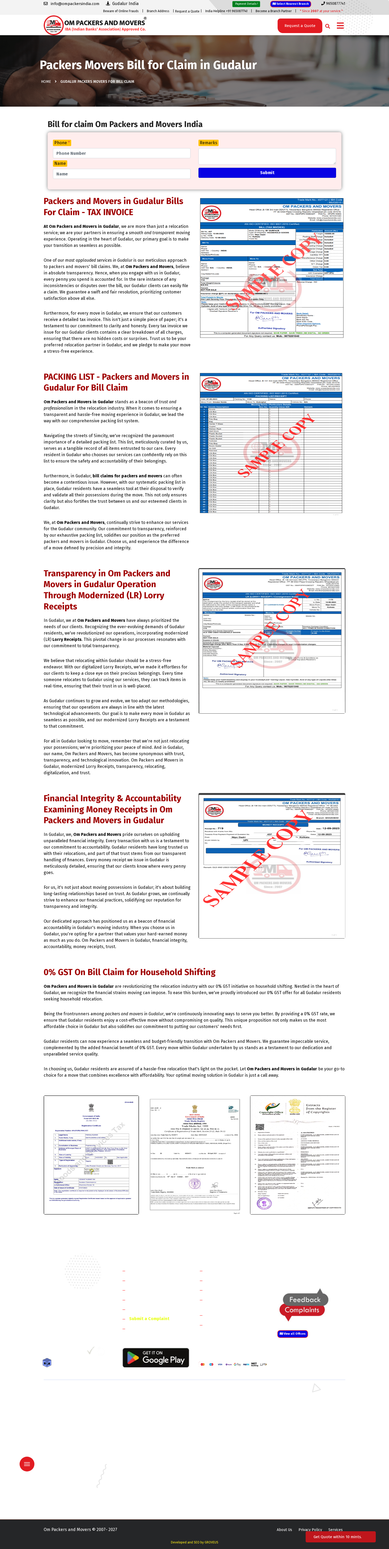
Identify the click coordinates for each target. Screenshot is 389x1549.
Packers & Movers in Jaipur (66, 1470)
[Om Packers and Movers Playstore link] (156, 1357)
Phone (62, 142)
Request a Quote (187, 11)
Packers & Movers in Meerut (145, 1416)
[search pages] (326, 25)
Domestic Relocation (226, 1270)
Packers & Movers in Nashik (144, 1485)
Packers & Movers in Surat (220, 1493)
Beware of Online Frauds (121, 11)
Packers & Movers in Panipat (300, 1401)
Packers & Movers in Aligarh (145, 1439)
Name (60, 163)
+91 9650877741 (72, 1324)
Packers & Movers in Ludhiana (146, 1477)
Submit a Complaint (149, 1318)
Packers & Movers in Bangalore (302, 1439)
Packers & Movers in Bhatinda (69, 1447)
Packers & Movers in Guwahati (301, 1454)
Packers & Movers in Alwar (143, 1431)
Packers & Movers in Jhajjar (221, 1401)
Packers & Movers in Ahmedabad (71, 1439)
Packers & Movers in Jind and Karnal (306, 1408)
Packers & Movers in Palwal (67, 1408)
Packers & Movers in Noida (66, 1416)
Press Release (143, 1328)
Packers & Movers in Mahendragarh (228, 1408)
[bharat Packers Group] (102, 1352)
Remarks (208, 142)
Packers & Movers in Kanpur (222, 1470)
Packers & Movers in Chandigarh (303, 1447)
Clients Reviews (144, 1289)
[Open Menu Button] (340, 26)
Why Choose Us (144, 1309)
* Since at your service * (321, 11)
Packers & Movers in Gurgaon (146, 1393)
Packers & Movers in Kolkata (300, 1470)
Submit (267, 172)
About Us (284, 1530)
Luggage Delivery (232, 1314)
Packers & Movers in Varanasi (68, 1500)
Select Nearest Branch (292, 4)
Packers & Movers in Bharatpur (224, 1431)
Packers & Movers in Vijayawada (148, 1500)
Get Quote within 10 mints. (339, 1536)
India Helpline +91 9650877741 (226, 11)
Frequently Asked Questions (156, 1299)
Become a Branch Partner (274, 11)
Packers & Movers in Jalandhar (147, 1470)
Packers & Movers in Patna (220, 1485)
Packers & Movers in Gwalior (68, 1462)
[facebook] (47, 1352)
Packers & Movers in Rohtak (300, 1393)
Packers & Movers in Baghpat (146, 1424)
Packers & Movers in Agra (297, 1431)
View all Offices (294, 1333)
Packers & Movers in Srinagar (146, 1493)
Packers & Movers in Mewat (221, 1393)
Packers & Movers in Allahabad (224, 1439)
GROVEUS (211, 1542)
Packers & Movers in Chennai (68, 1454)
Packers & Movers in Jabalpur (301, 1462)
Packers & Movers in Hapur (221, 1424)
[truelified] (91, 1352)
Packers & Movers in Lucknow (69, 1477)
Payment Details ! (246, 4)
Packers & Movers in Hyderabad (148, 1462)
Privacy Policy (310, 1530)
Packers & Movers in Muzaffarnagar (74, 1431)
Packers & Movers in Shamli (299, 1424)
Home (46, 81)
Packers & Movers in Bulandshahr (72, 1424)
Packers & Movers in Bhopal (145, 1447)
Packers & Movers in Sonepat (68, 1401)
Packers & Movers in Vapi (297, 1493)
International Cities (225, 1324)
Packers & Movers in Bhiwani (145, 1408)
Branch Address (158, 11)
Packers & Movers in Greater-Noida (228, 1454)
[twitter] (58, 1352)
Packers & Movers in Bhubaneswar (227, 1447)
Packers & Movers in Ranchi (67, 1493)
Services (335, 1530)
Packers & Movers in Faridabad (70, 1393)
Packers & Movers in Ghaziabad (224, 1416)
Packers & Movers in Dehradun (147, 1454)
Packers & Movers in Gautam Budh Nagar (310, 1416)
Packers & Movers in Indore (222, 1462)
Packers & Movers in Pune (298, 1485)
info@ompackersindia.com (317, 1270)
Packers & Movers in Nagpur (68, 1485)
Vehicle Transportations (229, 1289)
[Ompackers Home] (95, 24)
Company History (145, 1270)
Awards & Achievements (152, 1280)
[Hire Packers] (48, 1364)
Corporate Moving (223, 1280)
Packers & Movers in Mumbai (300, 1477)
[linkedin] (69, 1352)
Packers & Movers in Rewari (144, 1401)
